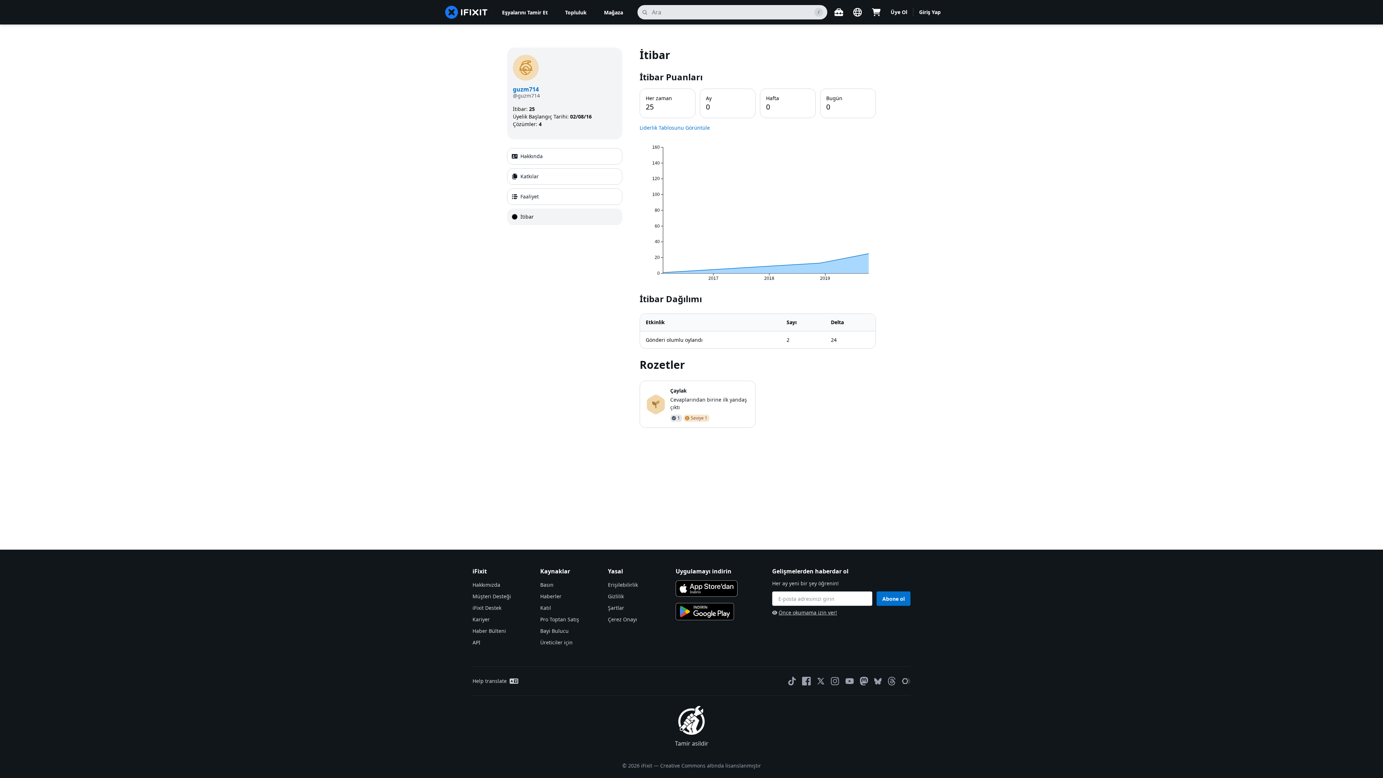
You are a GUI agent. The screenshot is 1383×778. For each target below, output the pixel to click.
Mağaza (613, 12)
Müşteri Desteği (492, 596)
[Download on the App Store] (707, 588)
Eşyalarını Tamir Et (525, 12)
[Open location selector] (857, 12)
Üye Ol (899, 12)
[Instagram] (835, 681)
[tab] (564, 156)
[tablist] (564, 186)
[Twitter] (820, 681)
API (476, 642)
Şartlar (616, 607)
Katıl (545, 607)
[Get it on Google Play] (705, 611)
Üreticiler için (556, 642)
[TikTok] (792, 681)
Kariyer (481, 619)
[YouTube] (849, 681)
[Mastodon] (864, 681)
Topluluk (576, 12)
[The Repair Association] (906, 681)
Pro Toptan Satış (559, 619)
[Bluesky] (878, 681)
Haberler (550, 596)
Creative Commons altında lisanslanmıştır (710, 765)
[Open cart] (876, 12)
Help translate (490, 681)
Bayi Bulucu (554, 630)
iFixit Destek (487, 607)
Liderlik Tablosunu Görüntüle (675, 127)
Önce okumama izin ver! (808, 612)
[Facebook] (806, 681)
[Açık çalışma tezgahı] (839, 12)
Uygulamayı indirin (703, 571)
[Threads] (891, 681)
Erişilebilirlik (623, 584)
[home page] (466, 12)
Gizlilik (616, 596)
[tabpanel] (758, 238)
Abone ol (893, 598)
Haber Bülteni (489, 630)
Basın (547, 584)
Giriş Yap (930, 12)
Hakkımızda (486, 584)
